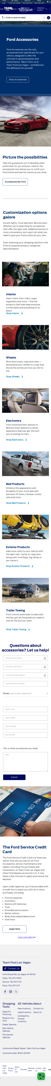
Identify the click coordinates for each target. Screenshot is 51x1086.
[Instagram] (10, 991)
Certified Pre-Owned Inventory (24, 1018)
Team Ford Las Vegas (4, 1069)
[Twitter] (16, 991)
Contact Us (13, 968)
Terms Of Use (17, 1069)
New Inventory (24, 1009)
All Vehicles (25, 1003)
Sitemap (23, 1069)
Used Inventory (24, 1012)
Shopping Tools (8, 1005)
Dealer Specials (9, 1024)
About (37, 1003)
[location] (47, 2)
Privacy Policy (11, 1069)
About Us (37, 1012)
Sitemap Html (31, 1069)
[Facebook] (5, 991)
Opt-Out (44, 1069)
